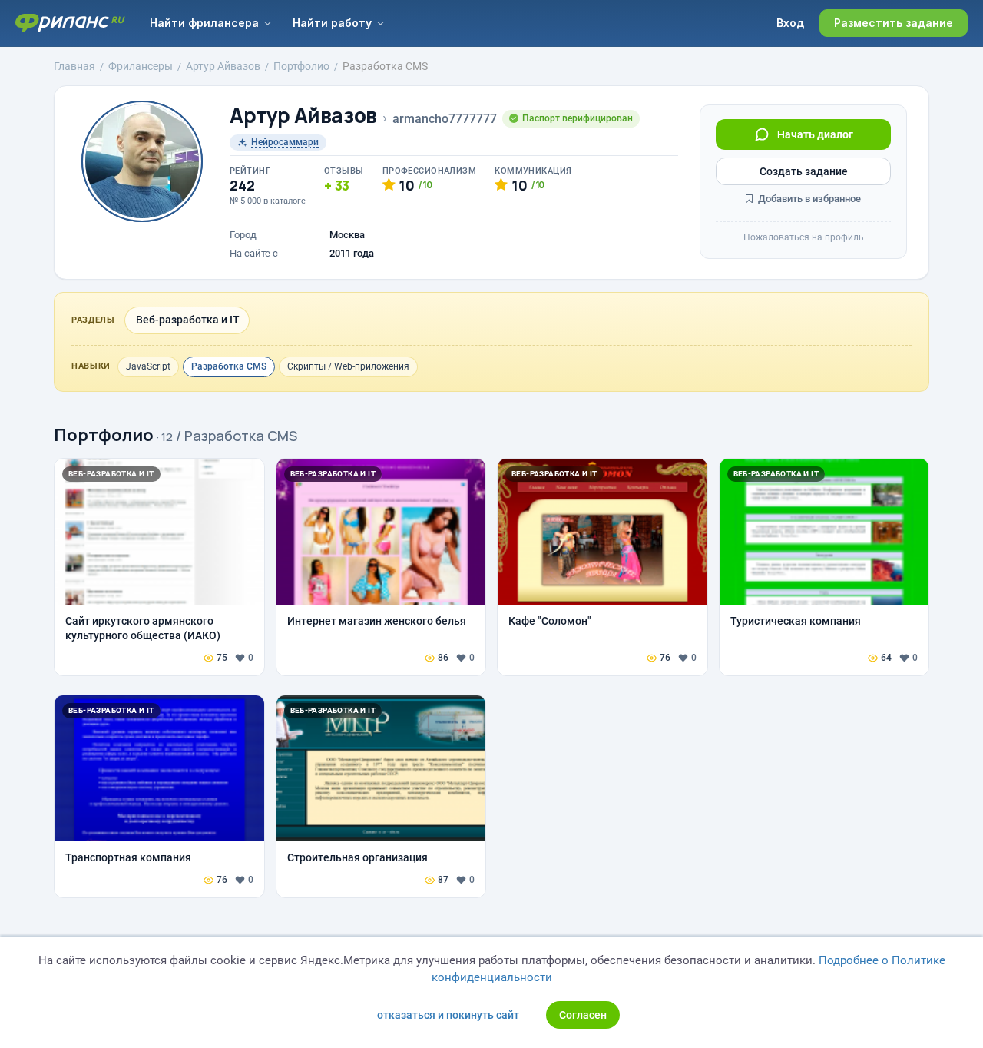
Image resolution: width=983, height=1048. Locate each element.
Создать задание (804, 171)
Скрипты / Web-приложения (348, 366)
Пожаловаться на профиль (803, 237)
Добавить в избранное (808, 198)
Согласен (583, 1015)
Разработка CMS (228, 366)
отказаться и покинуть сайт (448, 1015)
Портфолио (104, 434)
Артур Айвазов (303, 115)
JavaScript (148, 366)
